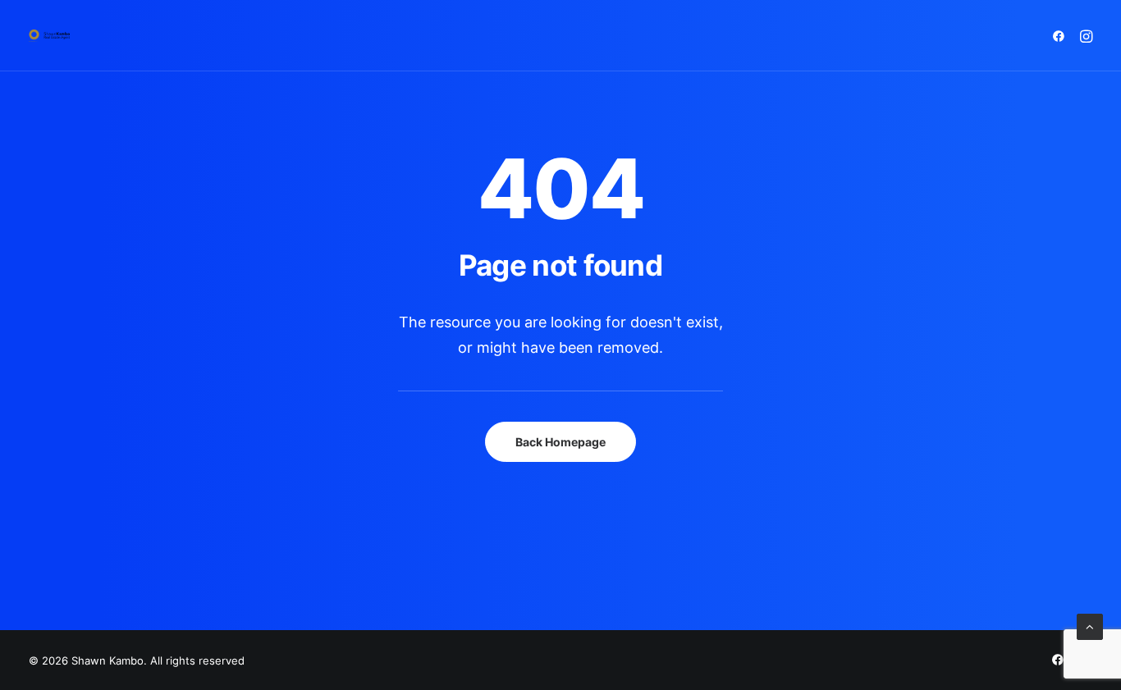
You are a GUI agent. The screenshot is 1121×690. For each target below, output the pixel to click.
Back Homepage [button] (560, 442)
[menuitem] (1061, 35)
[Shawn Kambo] (49, 36)
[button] (1061, 35)
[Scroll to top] (1090, 625)
